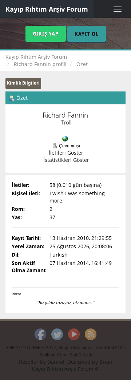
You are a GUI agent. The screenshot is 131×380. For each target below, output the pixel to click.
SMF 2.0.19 (16, 347)
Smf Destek (81, 354)
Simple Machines (75, 347)
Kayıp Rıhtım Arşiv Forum (46, 9)
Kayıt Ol (87, 33)
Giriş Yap (46, 33)
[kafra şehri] (65, 138)
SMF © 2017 (43, 347)
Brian (105, 361)
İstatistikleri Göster (66, 159)
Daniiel (55, 361)
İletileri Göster (66, 152)
